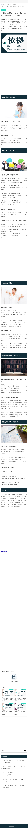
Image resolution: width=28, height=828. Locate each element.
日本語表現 (3, 9)
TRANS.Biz (11, 826)
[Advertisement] (12, 63)
